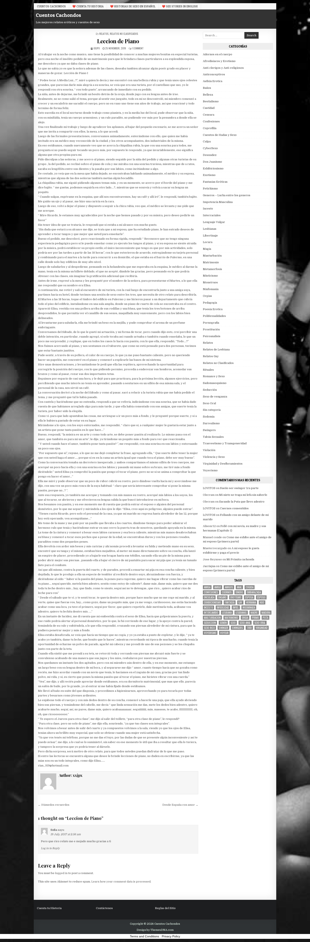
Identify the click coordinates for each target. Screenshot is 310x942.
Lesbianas (209, 228)
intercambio (211, 613)
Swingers (209, 430)
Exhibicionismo (213, 168)
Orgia (245, 618)
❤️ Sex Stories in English (180, 6)
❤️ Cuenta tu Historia (88, 6)
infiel (236, 607)
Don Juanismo (212, 161)
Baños (207, 87)
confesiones (211, 592)
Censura (208, 114)
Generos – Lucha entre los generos (226, 195)
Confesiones (211, 121)
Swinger (223, 628)
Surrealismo (211, 423)
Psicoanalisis (211, 336)
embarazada (254, 592)
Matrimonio (211, 262)
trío (249, 628)
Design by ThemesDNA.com (155, 929)
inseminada (249, 607)
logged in (61, 873)
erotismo (235, 597)
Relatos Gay (211, 356)
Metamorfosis (212, 269)
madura (265, 613)
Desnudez (210, 155)
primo (255, 618)
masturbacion (212, 618)
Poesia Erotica (212, 309)
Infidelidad (223, 607)
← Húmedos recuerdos (53, 804)
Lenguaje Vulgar (214, 222)
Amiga (207, 587)
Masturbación (212, 255)
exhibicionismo (212, 602)
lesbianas (241, 613)
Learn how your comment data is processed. (121, 881)
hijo (262, 602)
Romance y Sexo (214, 376)
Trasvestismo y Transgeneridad (225, 443)
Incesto (208, 208)
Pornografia (211, 322)
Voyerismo (210, 470)
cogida (249, 587)
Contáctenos (104, 908)
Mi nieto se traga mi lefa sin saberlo (243, 494)
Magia (207, 248)
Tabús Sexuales (213, 436)
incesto (208, 607)
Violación (209, 450)
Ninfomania (210, 289)
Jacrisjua (209, 566)
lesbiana (227, 613)
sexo (233, 623)
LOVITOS (209, 488)
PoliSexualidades (214, 316)
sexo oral (260, 623)
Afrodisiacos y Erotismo (219, 61)
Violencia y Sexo (214, 456)
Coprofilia (209, 128)
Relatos (104, 33)
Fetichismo (210, 188)
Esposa (249, 597)
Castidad (208, 107)
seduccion (210, 623)
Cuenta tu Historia (49, 908)
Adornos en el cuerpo (217, 54)
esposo (261, 597)
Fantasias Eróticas (215, 181)
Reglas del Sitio (165, 908)
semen (223, 623)
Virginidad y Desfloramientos (223, 463)
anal (239, 587)
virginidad (262, 628)
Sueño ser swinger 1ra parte (239, 488)
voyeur (224, 633)
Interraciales (212, 215)
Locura (207, 242)
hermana (251, 602)
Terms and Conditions (144, 936)
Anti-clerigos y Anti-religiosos (223, 67)
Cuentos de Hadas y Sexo (220, 135)
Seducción (210, 389)
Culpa (207, 141)
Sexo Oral (209, 403)
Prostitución (211, 329)
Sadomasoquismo (214, 383)
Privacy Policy (171, 936)
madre (254, 613)
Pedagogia (210, 302)
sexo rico (209, 628)
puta (265, 618)
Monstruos (210, 282)
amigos (229, 587)
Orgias (207, 295)
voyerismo (210, 633)
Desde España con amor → (180, 804)
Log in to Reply (50, 848)
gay (240, 602)
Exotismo (209, 175)
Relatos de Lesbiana (216, 349)
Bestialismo (211, 101)
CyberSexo (210, 148)
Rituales (208, 369)
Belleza (208, 94)
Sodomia (208, 416)
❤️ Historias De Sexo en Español (132, 6)
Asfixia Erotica (212, 81)
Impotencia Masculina (218, 202)
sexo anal (245, 623)
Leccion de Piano (118, 41)
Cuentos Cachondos (51, 6)
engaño (222, 597)
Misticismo (210, 275)
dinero (239, 592)
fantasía (230, 602)
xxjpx (97, 48)
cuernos (227, 592)
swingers (237, 628)
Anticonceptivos (214, 74)
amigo (217, 587)
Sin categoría (212, 409)
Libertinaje (210, 235)
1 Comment (138, 48)
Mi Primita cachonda (240, 559)
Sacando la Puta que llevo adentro (241, 501)
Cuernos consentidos (234, 508)
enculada (209, 597)
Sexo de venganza (215, 396)
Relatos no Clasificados (124, 33)
